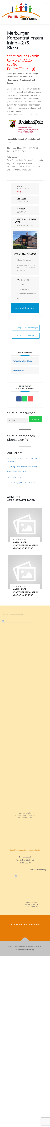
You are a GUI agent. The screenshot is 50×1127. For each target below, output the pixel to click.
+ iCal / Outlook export (25, 335)
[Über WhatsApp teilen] (24, 398)
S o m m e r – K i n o (14, 477)
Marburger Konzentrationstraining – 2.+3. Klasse (25, 545)
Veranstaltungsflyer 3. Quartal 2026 (20, 482)
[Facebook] (18, 930)
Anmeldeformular (25, 225)
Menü (46, 5)
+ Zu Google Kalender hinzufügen (25, 328)
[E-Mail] (30, 398)
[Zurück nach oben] (25, 940)
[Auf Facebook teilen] (19, 398)
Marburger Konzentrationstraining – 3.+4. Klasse (25, 592)
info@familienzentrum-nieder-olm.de (25, 850)
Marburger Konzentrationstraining (26, 293)
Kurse (22, 284)
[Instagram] (25, 930)
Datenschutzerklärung (25, 950)
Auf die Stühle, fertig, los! (16, 472)
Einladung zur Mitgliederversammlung (22, 467)
